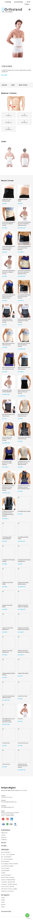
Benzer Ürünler (23, 85)
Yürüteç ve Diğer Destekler (8, 879)
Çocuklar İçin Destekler (7, 866)
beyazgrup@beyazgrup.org (8, 802)
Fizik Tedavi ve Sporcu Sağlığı (9, 889)
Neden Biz (3, 837)
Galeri (13, 85)
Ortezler (3, 873)
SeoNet (28, 918)
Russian (3, 904)
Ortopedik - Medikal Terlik (8, 882)
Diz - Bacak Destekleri (7, 859)
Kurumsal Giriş (18, 2)
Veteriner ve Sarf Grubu (7, 891)
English (3, 900)
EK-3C (28, 2)
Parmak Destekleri (6, 875)
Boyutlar (4, 85)
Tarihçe (3, 835)
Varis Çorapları (5, 868)
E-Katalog (8, 2)
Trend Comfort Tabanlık (7, 886)
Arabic (3, 907)
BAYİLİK (3, 843)
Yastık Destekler (5, 870)
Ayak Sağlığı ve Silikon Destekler (9, 863)
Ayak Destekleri (5, 861)
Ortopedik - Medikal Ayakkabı (9, 884)
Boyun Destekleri (5, 852)
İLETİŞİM (3, 846)
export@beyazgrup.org (7, 807)
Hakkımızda (4, 833)
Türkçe (3, 897)
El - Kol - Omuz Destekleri (8, 854)
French (3, 902)
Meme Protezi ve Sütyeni (7, 877)
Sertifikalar (4, 839)
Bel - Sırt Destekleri (6, 857)
